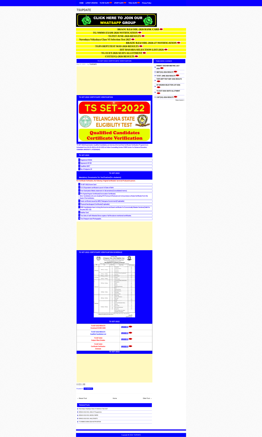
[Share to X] (82, 384)
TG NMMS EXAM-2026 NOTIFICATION (90, 421)
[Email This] (77, 384)
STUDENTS (88, 389)
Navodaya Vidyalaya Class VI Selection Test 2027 (93, 409)
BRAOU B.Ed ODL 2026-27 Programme (90, 412)
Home (115, 398)
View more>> (179, 100)
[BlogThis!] (80, 384)
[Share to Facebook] (84, 384)
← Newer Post (82, 398)
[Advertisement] (114, 80)
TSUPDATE (84, 10)
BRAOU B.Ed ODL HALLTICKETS (88, 418)
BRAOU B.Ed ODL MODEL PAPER (88, 415)
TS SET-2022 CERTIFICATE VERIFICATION (114, 61)
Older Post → (147, 398)
